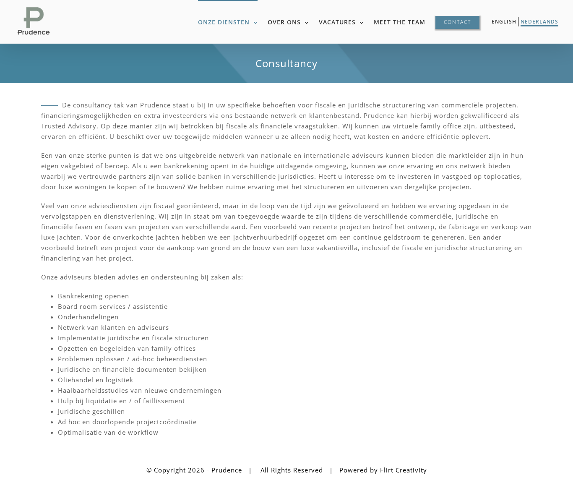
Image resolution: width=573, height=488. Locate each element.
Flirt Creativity (403, 470)
